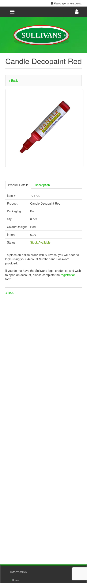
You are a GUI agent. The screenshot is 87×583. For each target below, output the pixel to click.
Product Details (18, 185)
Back (14, 80)
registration (68, 275)
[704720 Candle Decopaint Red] (44, 128)
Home (15, 580)
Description (42, 185)
